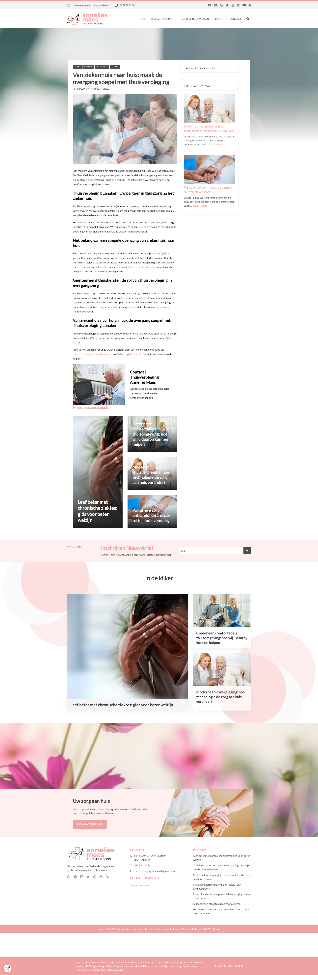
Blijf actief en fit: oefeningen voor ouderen (216, 903)
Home (77, 67)
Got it (239, 966)
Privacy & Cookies (182, 928)
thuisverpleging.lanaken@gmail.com (93, 354)
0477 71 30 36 (137, 354)
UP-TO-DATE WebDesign (206, 928)
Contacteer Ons (89, 824)
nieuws (115, 67)
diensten (88, 67)
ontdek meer (216, 144)
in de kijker (102, 67)
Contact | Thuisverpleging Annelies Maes (144, 377)
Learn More (223, 966)
